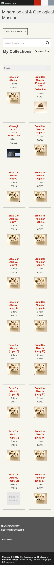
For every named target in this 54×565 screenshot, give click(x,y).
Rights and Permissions (12, 530)
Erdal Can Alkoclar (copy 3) (40, 175)
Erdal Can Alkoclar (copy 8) (13, 305)
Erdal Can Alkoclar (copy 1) (40, 129)
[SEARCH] (51, 2)
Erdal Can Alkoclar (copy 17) (40, 477)
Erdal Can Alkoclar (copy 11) (40, 348)
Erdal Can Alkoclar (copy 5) (40, 218)
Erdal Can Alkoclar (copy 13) (40, 391)
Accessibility (25, 559)
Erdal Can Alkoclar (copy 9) (40, 305)
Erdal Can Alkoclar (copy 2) (13, 175)
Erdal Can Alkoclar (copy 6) (13, 262)
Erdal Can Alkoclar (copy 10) (13, 348)
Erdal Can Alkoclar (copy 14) (13, 434)
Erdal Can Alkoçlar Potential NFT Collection (40, 83)
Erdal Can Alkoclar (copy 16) (13, 477)
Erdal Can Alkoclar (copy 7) (40, 262)
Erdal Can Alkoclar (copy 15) (40, 434)
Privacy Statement (10, 526)
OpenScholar (46, 543)
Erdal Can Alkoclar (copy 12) (13, 391)
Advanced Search (43, 51)
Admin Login (7, 539)
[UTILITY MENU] (44, 2)
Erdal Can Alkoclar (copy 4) (13, 218)
